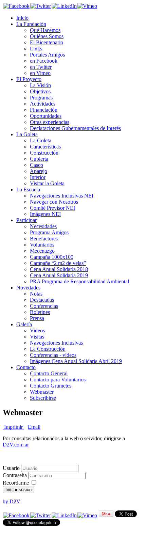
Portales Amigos (47, 55)
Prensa (37, 318)
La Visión (40, 85)
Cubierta (39, 159)
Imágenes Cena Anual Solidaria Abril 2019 (76, 361)
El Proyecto (28, 79)
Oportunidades (45, 116)
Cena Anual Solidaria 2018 (59, 269)
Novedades (28, 287)
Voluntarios (42, 245)
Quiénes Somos (46, 36)
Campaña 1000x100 (51, 257)
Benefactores (44, 238)
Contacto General (49, 373)
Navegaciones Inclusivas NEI (61, 196)
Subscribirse (43, 398)
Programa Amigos (49, 232)
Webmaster (42, 392)
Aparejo (38, 171)
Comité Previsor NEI (52, 208)
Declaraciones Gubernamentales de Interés (75, 128)
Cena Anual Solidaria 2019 (59, 275)
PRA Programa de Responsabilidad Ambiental (79, 281)
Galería (24, 324)
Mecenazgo (42, 251)
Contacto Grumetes (50, 386)
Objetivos (40, 91)
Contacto (26, 367)
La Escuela (28, 189)
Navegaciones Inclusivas (56, 343)
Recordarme (16, 483)
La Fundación (31, 24)
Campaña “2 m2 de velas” (58, 263)
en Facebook (43, 61)
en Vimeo (40, 73)
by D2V (11, 501)
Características (45, 146)
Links (36, 48)
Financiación (43, 110)
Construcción (44, 153)
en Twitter (41, 67)
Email (34, 427)
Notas (36, 294)
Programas (41, 97)
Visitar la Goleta (47, 183)
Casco (36, 165)
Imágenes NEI (45, 214)
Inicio (22, 18)
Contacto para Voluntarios (58, 379)
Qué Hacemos (45, 30)
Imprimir (13, 427)
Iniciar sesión (18, 489)
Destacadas (42, 300)
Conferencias (44, 306)
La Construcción (48, 349)
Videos (37, 330)
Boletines (40, 312)
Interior (37, 177)
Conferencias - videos (53, 355)
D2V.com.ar (16, 444)
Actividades (42, 104)
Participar (26, 220)
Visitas (37, 337)
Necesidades (43, 226)
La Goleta (27, 134)
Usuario (11, 468)
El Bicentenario (46, 42)
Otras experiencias (49, 122)
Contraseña (15, 475)
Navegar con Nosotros (54, 202)
